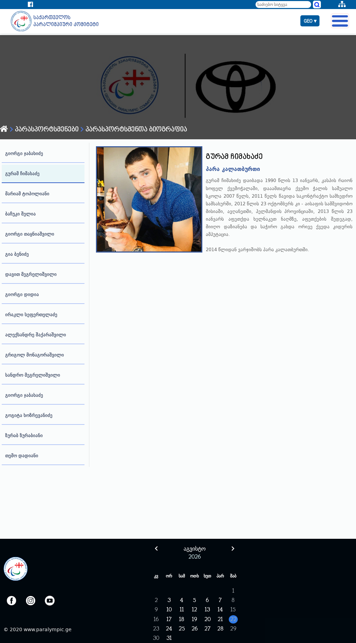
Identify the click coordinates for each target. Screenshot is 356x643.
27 (207, 629)
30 (156, 638)
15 (233, 610)
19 (194, 620)
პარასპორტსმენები (46, 129)
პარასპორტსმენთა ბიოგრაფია (135, 129)
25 (182, 629)
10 (169, 610)
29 (233, 629)
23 (156, 629)
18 (181, 620)
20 (207, 620)
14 (220, 610)
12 (194, 610)
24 (169, 629)
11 (182, 610)
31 (169, 638)
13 (207, 610)
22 (233, 620)
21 (220, 620)
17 (169, 620)
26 (195, 629)
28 (220, 629)
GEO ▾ (310, 21)
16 (156, 620)
